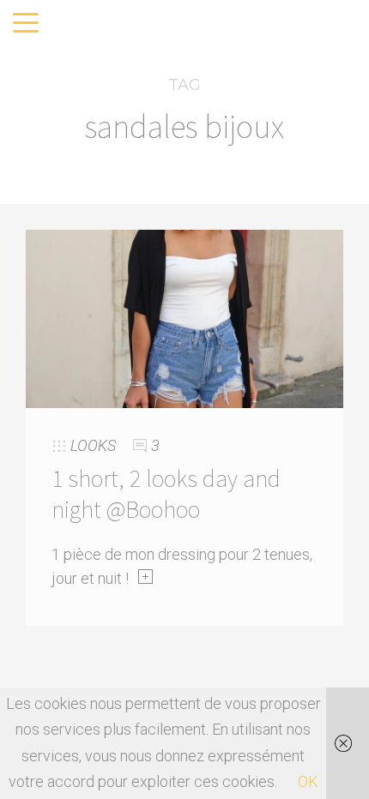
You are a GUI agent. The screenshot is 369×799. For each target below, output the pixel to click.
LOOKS (93, 445)
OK (308, 781)
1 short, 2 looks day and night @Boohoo (166, 494)
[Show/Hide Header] (25, 24)
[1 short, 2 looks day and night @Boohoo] (184, 318)
